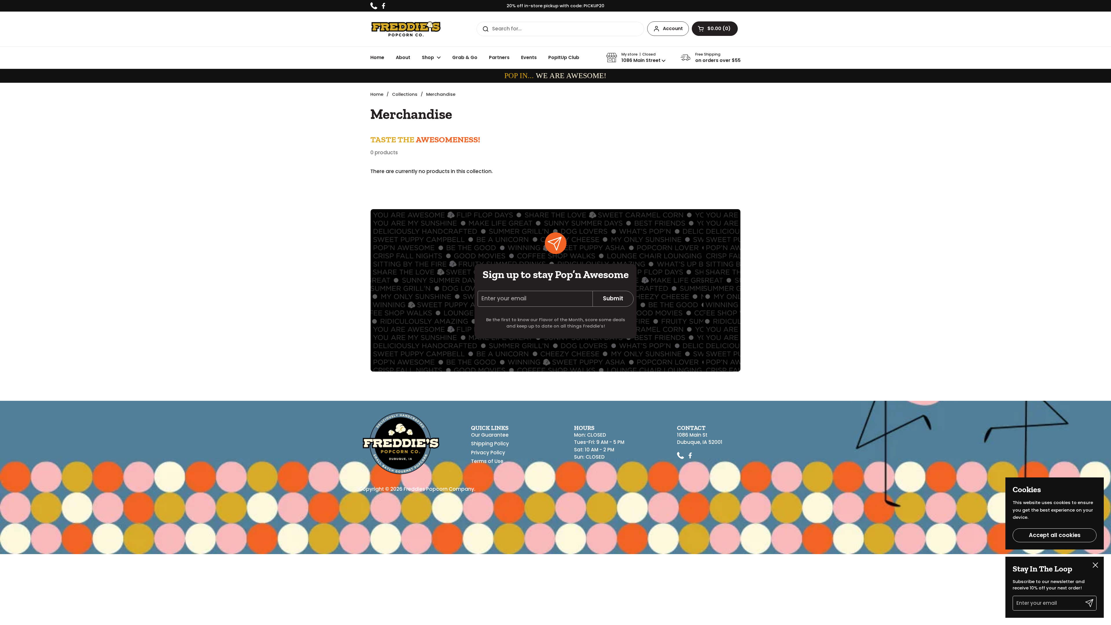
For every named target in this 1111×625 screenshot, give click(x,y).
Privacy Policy (488, 452)
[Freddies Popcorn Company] (406, 29)
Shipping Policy (490, 443)
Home (376, 94)
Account (673, 28)
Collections (404, 94)
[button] (715, 28)
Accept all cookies (1055, 535)
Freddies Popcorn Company (439, 489)
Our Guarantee (490, 434)
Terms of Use (487, 461)
